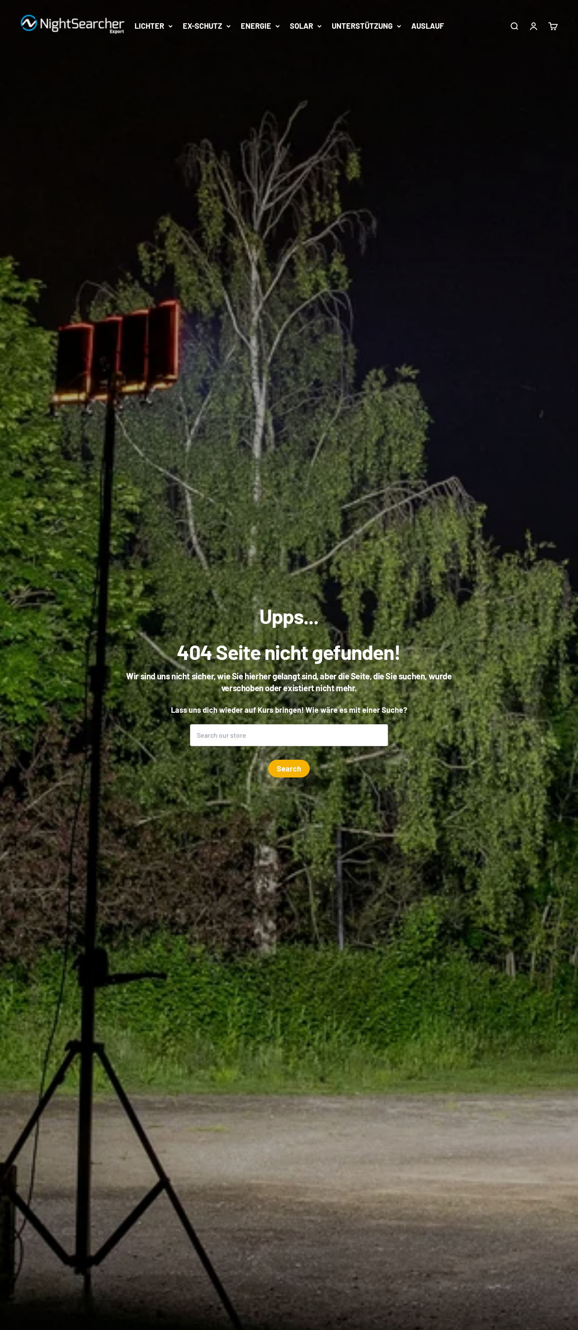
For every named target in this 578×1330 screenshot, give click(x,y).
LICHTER (149, 25)
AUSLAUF (427, 25)
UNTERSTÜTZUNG (362, 25)
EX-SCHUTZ (202, 25)
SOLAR (301, 25)
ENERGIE (256, 25)
